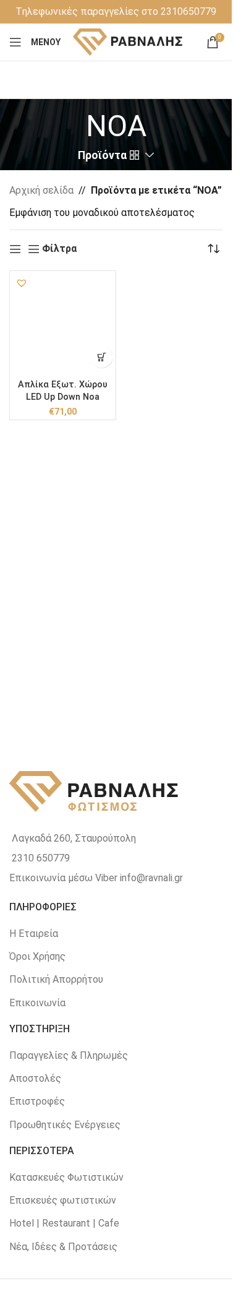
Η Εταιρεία (33, 933)
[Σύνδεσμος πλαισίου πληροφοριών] (115, 12)
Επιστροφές (37, 1101)
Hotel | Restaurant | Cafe (64, 1223)
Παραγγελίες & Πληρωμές (68, 1055)
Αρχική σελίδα (41, 190)
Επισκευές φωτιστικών (62, 1200)
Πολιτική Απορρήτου (56, 979)
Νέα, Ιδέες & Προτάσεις (63, 1247)
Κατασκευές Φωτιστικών (66, 1177)
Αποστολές (35, 1078)
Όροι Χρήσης (37, 956)
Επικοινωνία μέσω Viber (63, 878)
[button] (21, 282)
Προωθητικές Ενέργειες (64, 1125)
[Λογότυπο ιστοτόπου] (128, 41)
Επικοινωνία (37, 1003)
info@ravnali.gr (151, 878)
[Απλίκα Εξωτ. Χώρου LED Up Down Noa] (62, 324)
